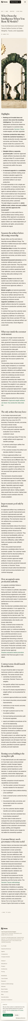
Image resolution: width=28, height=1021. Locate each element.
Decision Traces (19, 129)
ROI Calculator (4, 991)
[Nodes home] (4, 2)
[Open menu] (25, 2)
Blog (2, 994)
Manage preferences (20, 1018)
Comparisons (4, 954)
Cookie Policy (14, 1010)
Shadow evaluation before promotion (12, 652)
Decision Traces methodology (10, 882)
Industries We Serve (6, 948)
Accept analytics (8, 1015)
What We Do (4, 963)
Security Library (5, 997)
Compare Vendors (5, 956)
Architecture (4, 969)
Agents (3, 951)
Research (3, 981)
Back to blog (5, 912)
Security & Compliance (6, 999)
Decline (16, 1015)
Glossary (3, 986)
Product (3, 966)
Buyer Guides (4, 989)
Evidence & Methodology (7, 983)
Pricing (3, 971)
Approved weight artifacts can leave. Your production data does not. (13, 403)
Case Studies (4, 978)
